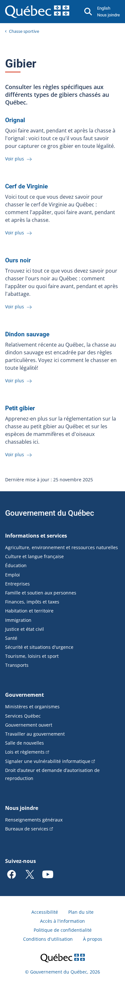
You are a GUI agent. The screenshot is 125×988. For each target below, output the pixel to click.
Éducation (16, 565)
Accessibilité (44, 912)
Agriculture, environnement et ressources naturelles (61, 547)
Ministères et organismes (32, 706)
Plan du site (81, 912)
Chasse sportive (24, 31)
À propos (92, 939)
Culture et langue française (34, 556)
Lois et (25, 752)
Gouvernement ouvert (28, 725)
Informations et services (36, 535)
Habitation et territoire (29, 611)
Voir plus (15, 159)
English (103, 8)
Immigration (18, 620)
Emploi (12, 575)
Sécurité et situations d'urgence (39, 647)
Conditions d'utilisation (48, 939)
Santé (11, 638)
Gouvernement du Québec (49, 513)
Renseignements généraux (34, 820)
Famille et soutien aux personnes (40, 593)
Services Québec (23, 716)
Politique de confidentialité (63, 930)
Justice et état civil (24, 629)
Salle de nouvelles (24, 743)
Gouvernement (24, 694)
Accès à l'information (62, 921)
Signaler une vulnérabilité (47, 761)
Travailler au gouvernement (35, 734)
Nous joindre (108, 15)
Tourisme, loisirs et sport (32, 656)
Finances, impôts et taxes (32, 602)
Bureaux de (26, 829)
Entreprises (17, 584)
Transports (17, 665)
